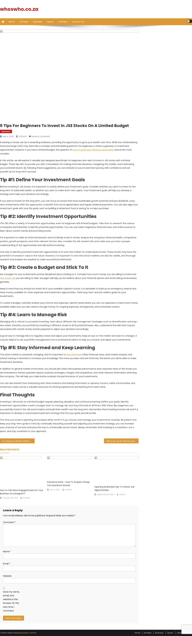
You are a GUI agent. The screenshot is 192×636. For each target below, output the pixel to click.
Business (37, 21)
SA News (24, 21)
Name (7, 551)
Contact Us (78, 21)
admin (122, 494)
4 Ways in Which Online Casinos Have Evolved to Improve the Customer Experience (19, 441)
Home (11, 21)
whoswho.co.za (19, 9)
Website (7, 575)
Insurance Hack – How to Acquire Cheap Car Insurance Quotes (68, 484)
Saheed (22, 136)
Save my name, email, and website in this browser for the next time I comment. (11, 601)
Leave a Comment (41, 136)
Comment (9, 522)
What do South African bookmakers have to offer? (122, 441)
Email (6, 563)
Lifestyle (62, 21)
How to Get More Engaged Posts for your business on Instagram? (21, 492)
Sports (50, 21)
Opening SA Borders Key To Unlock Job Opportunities (114, 488)
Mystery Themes (29, 633)
